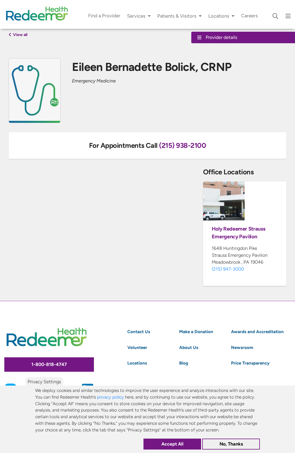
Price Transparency (250, 362)
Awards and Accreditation (257, 331)
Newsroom (242, 347)
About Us (188, 347)
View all (19, 34)
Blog (183, 362)
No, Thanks (231, 444)
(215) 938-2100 (182, 145)
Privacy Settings (44, 381)
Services (136, 16)
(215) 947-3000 (228, 269)
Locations (218, 16)
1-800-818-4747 (49, 364)
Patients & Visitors (176, 16)
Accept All (172, 444)
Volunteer (137, 347)
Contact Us (138, 331)
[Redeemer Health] (38, 14)
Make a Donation (196, 331)
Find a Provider (104, 15)
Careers (249, 15)
